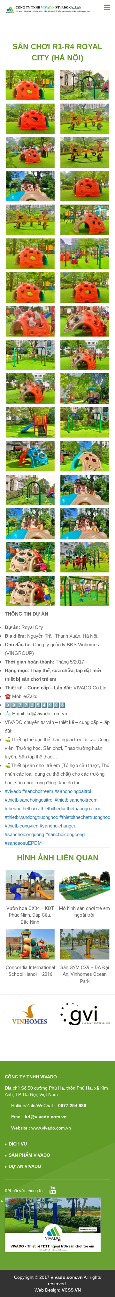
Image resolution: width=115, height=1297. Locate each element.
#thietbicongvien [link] (21, 825)
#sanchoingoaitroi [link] (73, 791)
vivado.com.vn (67, 1277)
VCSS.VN (71, 1290)
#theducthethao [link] (21, 808)
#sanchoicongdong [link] (24, 834)
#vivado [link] (13, 791)
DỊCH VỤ (18, 1143)
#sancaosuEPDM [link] (23, 843)
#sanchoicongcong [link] (65, 834)
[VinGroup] (30, 1014)
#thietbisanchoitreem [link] (76, 800)
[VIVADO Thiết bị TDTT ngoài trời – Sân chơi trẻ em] (48, 9)
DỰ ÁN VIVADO (25, 1166)
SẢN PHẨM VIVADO (29, 1155)
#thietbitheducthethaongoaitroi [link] (69, 808)
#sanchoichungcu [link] (58, 825)
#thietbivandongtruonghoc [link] (31, 817)
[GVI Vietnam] (85, 1014)
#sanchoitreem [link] (37, 791)
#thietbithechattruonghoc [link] (84, 817)
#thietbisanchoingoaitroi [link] (29, 800)
